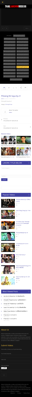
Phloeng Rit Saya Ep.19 (23, 63)
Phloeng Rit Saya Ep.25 (23, 73)
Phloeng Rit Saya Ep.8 (10, 48)
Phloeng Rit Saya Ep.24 (10, 73)
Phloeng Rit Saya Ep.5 (22, 42)
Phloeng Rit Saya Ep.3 (22, 38)
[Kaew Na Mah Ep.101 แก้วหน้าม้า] (8, 280)
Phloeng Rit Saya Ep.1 (19, 35)
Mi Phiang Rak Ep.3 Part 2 (23, 157)
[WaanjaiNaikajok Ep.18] (8, 236)
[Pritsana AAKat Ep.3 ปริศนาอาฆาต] (8, 203)
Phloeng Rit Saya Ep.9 (22, 48)
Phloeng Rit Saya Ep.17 (23, 60)
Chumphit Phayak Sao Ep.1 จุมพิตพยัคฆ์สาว (15, 300)
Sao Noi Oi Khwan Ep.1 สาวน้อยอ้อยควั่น (14, 296)
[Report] (25, 87)
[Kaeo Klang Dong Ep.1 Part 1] (8, 214)
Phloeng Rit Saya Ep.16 (10, 60)
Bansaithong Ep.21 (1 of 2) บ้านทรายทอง (12, 157)
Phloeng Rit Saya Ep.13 (23, 54)
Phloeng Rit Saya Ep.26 (10, 76)
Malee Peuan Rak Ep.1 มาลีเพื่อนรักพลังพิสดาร (15, 311)
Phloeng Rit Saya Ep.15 (23, 57)
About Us (12, 393)
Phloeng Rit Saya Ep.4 (10, 42)
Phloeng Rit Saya (8, 104)
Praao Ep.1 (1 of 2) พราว (10, 318)
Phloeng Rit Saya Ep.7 (22, 45)
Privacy (19, 393)
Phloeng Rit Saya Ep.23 (23, 70)
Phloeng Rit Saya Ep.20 (10, 67)
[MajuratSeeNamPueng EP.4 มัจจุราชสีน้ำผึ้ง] (8, 269)
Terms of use (26, 393)
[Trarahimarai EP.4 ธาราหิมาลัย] (8, 247)
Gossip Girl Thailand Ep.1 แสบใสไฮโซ (13, 303)
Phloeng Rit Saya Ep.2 (10, 38)
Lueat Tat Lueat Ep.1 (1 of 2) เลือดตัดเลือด (15, 307)
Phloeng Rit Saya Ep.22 (10, 70)
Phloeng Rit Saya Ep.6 (10, 45)
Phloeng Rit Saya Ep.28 (23, 76)
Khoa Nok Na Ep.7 (21, 254)
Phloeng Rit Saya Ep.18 (10, 63)
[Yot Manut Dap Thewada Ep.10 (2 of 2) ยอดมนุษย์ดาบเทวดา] (8, 225)
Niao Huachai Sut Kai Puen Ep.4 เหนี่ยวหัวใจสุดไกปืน (14, 145)
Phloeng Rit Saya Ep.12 (10, 54)
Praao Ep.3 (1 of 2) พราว (10, 315)
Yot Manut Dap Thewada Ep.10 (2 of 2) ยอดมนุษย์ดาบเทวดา (22, 223)
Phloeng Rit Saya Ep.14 (10, 57)
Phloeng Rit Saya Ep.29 (16, 79)
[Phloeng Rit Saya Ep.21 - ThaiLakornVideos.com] (16, 2)
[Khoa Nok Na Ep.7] (8, 258)
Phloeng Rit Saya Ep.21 (23, 67)
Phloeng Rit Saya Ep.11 (23, 51)
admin (2, 98)
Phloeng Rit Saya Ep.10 (10, 51)
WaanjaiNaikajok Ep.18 (22, 232)
